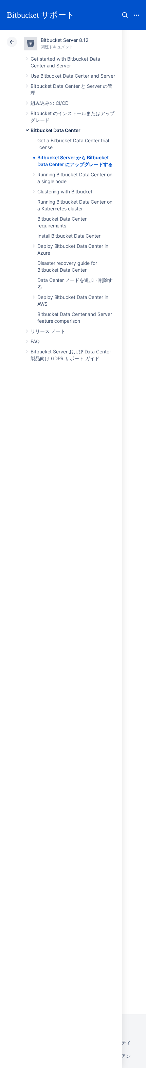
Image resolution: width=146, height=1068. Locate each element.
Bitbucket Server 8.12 (64, 40)
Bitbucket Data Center (55, 130)
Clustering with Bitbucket (64, 191)
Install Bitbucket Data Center (69, 236)
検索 (125, 15)
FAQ (35, 341)
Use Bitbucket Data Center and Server (73, 76)
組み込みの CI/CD (50, 103)
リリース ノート (48, 331)
